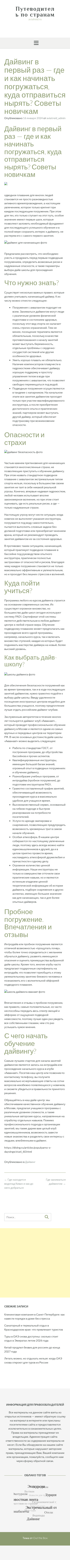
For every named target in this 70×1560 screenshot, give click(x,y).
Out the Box (40, 1538)
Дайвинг (30, 1161)
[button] (35, 43)
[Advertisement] (35, 1263)
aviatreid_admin (56, 118)
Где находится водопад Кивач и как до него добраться (18, 1183)
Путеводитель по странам (35, 12)
